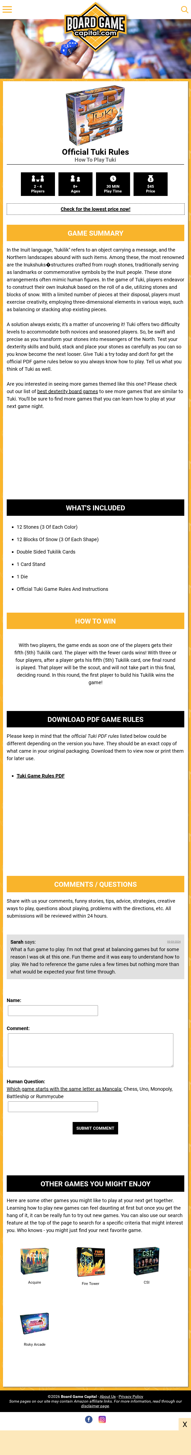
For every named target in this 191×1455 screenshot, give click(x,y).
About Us (108, 1396)
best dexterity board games (67, 391)
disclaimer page (95, 1406)
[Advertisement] (95, 458)
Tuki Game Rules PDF (41, 776)
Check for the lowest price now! (95, 209)
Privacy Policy (131, 1396)
